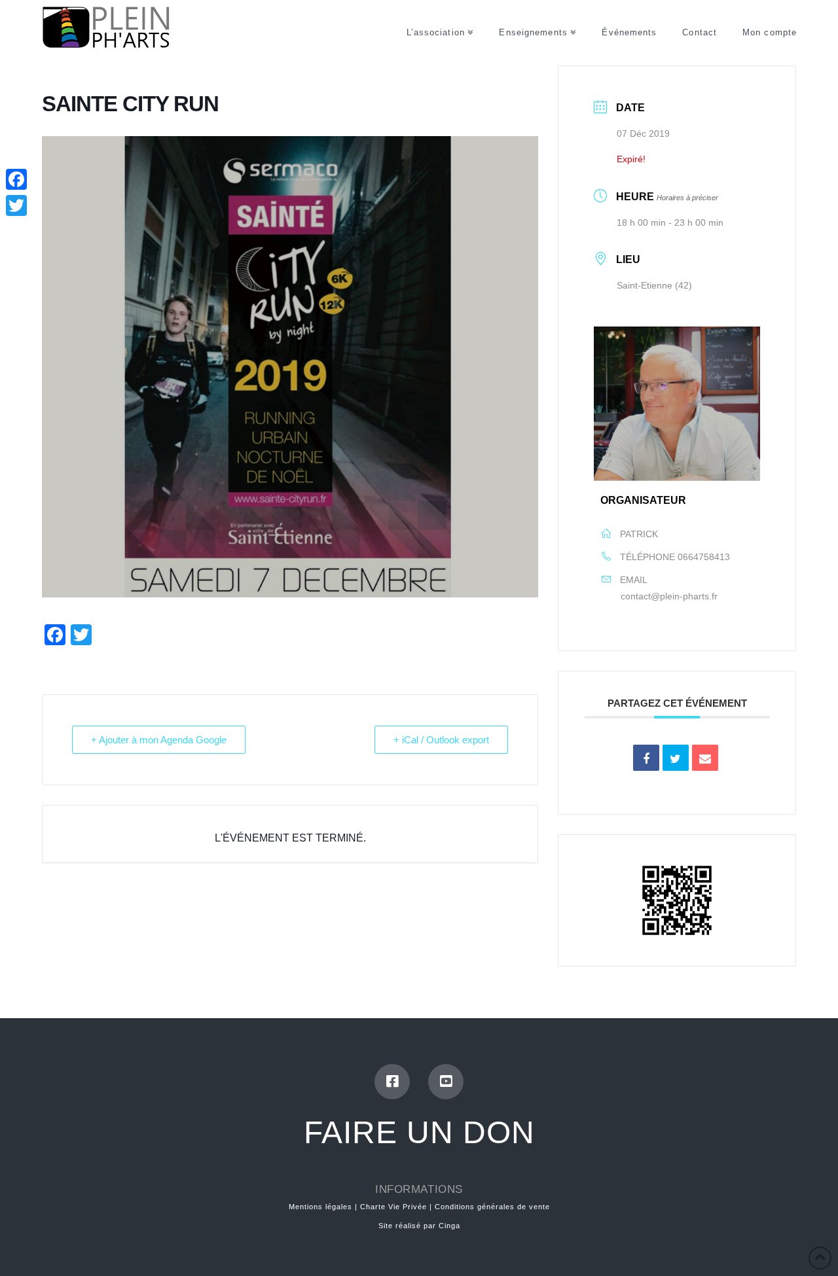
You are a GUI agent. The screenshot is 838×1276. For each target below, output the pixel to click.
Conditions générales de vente (492, 1207)
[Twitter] (16, 205)
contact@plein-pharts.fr (669, 596)
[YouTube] (446, 1081)
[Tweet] (676, 758)
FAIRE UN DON (419, 1132)
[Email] (705, 758)
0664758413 (704, 557)
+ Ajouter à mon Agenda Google (159, 739)
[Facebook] (392, 1081)
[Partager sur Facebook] (646, 758)
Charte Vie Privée (393, 1207)
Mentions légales (320, 1207)
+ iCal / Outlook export (441, 739)
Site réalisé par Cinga (419, 1226)
